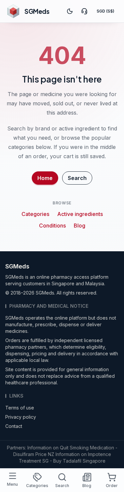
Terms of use (19, 407)
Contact (13, 426)
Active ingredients (80, 214)
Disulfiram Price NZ (33, 454)
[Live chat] (84, 11)
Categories (35, 214)
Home (45, 178)
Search (77, 178)
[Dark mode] (69, 11)
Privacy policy (20, 417)
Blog (79, 225)
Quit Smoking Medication (87, 447)
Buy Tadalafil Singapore (79, 461)
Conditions (52, 225)
